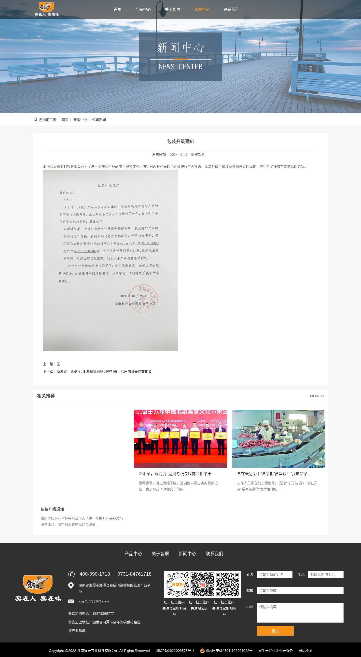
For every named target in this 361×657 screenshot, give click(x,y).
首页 (118, 9)
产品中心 (143, 9)
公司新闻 (99, 120)
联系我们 (231, 9)
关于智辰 (172, 9)
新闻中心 (202, 9)
